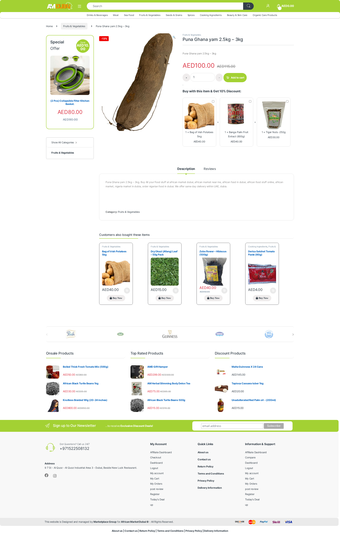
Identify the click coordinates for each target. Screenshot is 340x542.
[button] (173, 37)
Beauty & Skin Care (237, 15)
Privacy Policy (206, 480)
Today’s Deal (157, 499)
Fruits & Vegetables (149, 15)
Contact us (204, 459)
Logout (154, 468)
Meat (115, 15)
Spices (191, 15)
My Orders (156, 483)
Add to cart (237, 77)
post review (156, 488)
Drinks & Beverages (97, 15)
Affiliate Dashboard (161, 452)
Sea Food (129, 15)
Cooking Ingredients (211, 15)
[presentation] (293, 334)
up (151, 504)
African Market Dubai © (135, 521)
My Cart (154, 478)
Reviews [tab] (210, 169)
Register (155, 494)
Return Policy (205, 466)
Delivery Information (210, 487)
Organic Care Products (265, 15)
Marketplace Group (105, 521)
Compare (250, 457)
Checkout (155, 457)
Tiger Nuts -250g (276, 132)
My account (157, 473)
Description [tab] (186, 169)
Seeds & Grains (174, 15)
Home (49, 26)
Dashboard (156, 462)
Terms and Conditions (211, 473)
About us (203, 452)
